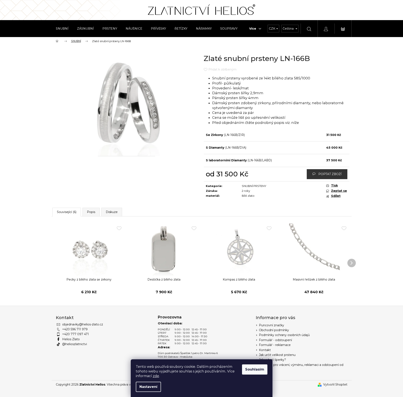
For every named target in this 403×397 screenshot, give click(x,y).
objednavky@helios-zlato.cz (82, 324)
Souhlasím (254, 369)
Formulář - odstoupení (275, 340)
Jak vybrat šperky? (272, 360)
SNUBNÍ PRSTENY (254, 186)
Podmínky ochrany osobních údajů (284, 335)
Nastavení (148, 387)
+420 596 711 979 (75, 329)
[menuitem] (62, 29)
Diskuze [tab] (112, 212)
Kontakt (265, 350)
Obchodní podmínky (274, 330)
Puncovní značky (271, 325)
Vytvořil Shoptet (335, 384)
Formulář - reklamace (275, 345)
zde (156, 376)
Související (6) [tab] (66, 212)
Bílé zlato (248, 195)
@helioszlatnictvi (74, 344)
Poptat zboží (330, 174)
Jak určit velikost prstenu (277, 355)
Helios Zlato (71, 339)
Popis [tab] (91, 212)
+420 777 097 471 (75, 334)
